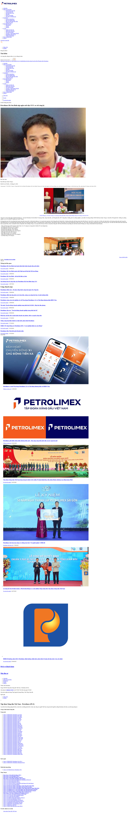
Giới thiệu (5, 8)
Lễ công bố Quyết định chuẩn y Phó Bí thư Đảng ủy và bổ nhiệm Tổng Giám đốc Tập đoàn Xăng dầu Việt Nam (34, 588)
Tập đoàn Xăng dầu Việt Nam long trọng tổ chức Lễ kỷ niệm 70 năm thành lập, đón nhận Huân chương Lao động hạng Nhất (38, 479)
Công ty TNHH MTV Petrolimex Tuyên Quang (13, 745)
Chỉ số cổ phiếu (19, 61)
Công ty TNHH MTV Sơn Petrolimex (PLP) (12, 803)
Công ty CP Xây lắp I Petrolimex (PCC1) (12, 799)
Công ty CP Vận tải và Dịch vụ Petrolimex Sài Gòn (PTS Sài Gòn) (17, 787)
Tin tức (4, 28)
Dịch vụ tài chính (9, 15)
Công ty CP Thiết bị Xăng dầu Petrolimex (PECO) (14, 797)
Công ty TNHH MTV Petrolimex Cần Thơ (12, 719)
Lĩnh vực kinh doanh (12, 61)
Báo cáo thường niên (10, 20)
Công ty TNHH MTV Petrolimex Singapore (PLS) (14, 762)
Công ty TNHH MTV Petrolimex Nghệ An (12, 733)
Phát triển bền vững (7, 23)
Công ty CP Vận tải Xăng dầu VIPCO (11, 781)
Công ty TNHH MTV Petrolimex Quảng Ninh (13, 738)
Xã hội (7, 26)
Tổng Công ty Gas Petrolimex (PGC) (11, 776)
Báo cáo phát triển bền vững (12, 21)
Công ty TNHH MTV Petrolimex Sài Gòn (12, 741)
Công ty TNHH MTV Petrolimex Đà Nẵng (12, 751)
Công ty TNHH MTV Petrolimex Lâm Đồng (12, 731)
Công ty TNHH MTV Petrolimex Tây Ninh (12, 747)
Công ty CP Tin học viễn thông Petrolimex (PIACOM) (14, 794)
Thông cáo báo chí (10, 29)
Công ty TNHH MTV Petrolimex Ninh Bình (12, 735)
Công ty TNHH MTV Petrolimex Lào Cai (12, 730)
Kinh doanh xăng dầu (10, 10)
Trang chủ (5, 95)
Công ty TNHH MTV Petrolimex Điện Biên (12, 750)
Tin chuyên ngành (9, 32)
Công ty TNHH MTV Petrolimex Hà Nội (12, 723)
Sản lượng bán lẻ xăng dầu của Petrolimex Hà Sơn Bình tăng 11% (19, 281)
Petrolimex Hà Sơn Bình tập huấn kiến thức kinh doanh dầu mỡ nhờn (20, 266)
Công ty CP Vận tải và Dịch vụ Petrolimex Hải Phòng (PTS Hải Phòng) (18, 783)
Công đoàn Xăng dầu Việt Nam (10, 811)
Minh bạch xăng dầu (10, 31)
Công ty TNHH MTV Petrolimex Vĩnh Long (12, 748)
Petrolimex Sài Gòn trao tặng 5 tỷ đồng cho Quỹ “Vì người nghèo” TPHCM (24, 542)
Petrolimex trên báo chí (11, 34)
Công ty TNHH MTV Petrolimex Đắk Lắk (12, 749)
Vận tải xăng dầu (9, 11)
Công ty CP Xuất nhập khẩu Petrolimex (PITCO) (13, 801)
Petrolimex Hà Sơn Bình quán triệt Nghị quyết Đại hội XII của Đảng (19, 271)
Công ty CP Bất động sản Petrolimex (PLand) (12, 802)
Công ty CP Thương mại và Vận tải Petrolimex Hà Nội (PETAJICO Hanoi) (19, 790)
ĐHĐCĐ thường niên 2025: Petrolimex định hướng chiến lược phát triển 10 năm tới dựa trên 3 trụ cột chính (33, 659)
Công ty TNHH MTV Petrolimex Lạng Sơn (12, 732)
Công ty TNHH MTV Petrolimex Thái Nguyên (13, 744)
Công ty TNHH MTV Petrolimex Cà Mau (12, 718)
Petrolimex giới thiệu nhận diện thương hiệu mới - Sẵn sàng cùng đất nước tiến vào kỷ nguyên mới (30, 440)
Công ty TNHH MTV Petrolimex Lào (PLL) (12, 761)
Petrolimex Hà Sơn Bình (9, 259)
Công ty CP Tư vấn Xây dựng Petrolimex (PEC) (13, 795)
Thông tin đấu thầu (10, 35)
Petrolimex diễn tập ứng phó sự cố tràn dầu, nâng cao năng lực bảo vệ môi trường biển (24, 295)
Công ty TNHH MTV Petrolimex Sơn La (12, 742)
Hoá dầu (7, 14)
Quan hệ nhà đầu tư (10, 19)
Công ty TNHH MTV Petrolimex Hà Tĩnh (12, 724)
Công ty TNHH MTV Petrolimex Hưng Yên (12, 725)
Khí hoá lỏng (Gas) (10, 13)
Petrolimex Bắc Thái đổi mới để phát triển (12, 331)
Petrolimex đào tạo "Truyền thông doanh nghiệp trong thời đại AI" (19, 310)
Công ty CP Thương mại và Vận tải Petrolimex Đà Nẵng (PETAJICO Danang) (20, 789)
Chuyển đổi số (35, 61)
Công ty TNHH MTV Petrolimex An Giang (12, 714)
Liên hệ (4, 38)
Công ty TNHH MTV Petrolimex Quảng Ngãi (13, 737)
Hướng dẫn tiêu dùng (27, 61)
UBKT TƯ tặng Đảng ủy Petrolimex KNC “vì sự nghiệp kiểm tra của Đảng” (21, 325)
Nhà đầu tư (5, 17)
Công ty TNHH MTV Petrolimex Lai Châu (12, 729)
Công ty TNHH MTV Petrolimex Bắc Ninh (12, 715)
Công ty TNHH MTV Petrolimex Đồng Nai (12, 753)
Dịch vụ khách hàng (7, 37)
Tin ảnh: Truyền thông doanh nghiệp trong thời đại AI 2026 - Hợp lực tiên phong (23, 305)
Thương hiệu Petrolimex (43, 61)
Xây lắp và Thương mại (11, 16)
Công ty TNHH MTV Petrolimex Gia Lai (12, 720)
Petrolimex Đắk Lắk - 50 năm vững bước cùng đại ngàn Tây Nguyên (19, 289)
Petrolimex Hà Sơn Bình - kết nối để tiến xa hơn (14, 276)
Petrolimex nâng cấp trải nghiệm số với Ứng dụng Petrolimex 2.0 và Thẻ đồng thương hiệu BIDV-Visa (29, 300)
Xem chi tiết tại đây (123, 257)
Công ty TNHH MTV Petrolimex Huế (11, 721)
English (5, 48)
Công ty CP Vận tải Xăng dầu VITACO (11, 782)
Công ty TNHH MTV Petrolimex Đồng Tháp (13, 754)
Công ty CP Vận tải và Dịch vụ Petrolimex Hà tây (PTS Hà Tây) (17, 791)
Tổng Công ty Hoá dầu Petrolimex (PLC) (12, 775)
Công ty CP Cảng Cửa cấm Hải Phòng (11, 784)
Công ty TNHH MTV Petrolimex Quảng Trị (12, 739)
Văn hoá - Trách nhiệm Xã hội (12, 33)
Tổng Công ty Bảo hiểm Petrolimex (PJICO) (13, 777)
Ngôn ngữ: (3, 694)
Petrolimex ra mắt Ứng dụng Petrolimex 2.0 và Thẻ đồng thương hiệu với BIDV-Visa (26, 386)
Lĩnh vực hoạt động (7, 9)
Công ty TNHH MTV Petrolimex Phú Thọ (12, 736)
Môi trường (8, 25)
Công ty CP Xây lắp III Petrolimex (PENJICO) (13, 800)
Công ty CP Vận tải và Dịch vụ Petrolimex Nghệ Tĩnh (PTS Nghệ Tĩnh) (18, 785)
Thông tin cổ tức (9, 22)
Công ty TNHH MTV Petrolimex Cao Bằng (12, 717)
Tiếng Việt (5, 47)
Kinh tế (7, 27)
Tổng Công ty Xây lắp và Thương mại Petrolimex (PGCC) (16, 793)
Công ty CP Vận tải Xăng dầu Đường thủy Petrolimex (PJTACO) (17, 779)
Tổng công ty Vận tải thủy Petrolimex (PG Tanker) (14, 778)
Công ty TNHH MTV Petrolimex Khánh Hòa (13, 727)
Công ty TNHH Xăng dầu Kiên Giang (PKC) (13, 806)
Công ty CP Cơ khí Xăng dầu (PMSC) (11, 796)
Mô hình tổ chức (4, 61)
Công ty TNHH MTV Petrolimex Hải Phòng (12, 726)
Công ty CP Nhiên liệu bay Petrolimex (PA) (12, 769)
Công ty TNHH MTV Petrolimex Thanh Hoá (12, 743)
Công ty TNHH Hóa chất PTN (9, 804)
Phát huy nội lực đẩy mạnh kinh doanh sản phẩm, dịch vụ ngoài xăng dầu (21, 315)
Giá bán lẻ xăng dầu (5, 40)
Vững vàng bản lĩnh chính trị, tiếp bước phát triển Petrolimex (17, 320)
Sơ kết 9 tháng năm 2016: (6, 102)
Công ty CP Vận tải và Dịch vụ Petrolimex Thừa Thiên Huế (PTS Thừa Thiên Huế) (21, 788)
